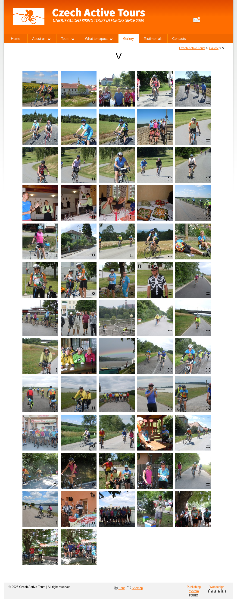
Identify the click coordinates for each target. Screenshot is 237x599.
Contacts (179, 39)
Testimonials (153, 39)
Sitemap (137, 588)
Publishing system (194, 589)
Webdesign (216, 587)
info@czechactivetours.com (197, 19)
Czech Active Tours (192, 48)
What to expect (96, 39)
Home (15, 39)
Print (121, 588)
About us (39, 39)
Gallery (213, 48)
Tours (65, 39)
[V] (40, 73)
